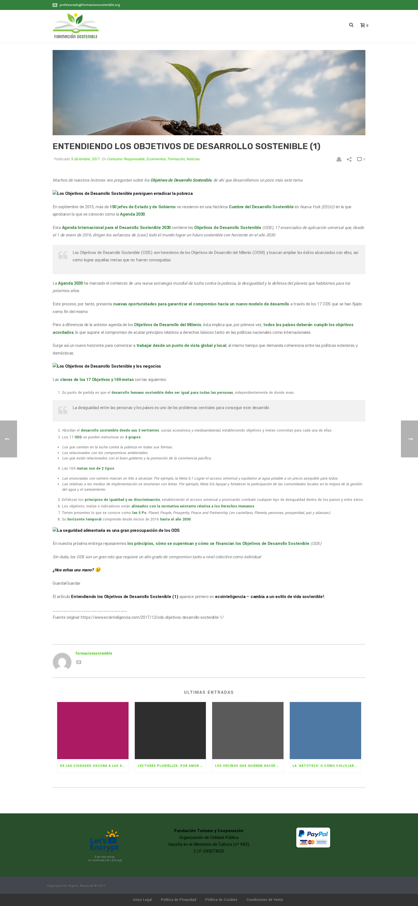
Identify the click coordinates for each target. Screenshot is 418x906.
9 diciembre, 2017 (85, 159)
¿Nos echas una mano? (73, 570)
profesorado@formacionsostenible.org (90, 5)
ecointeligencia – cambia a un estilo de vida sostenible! (269, 597)
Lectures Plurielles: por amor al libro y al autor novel (172, 766)
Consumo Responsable (125, 159)
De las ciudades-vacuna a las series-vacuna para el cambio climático (94, 766)
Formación (176, 159)
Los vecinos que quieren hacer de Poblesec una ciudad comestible (249, 766)
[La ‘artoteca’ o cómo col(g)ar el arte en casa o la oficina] (325, 730)
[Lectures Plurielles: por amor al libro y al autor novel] (170, 730)
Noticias (193, 159)
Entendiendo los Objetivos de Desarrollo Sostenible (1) (124, 597)
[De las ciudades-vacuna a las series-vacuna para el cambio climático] (93, 730)
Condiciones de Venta (265, 899)
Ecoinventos (156, 159)
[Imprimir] (339, 159)
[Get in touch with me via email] (78, 663)
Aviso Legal (142, 899)
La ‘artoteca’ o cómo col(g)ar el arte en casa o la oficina (327, 766)
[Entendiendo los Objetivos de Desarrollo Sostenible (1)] (209, 92)
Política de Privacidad (178, 899)
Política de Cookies (221, 899)
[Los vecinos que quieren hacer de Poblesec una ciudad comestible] (248, 730)
